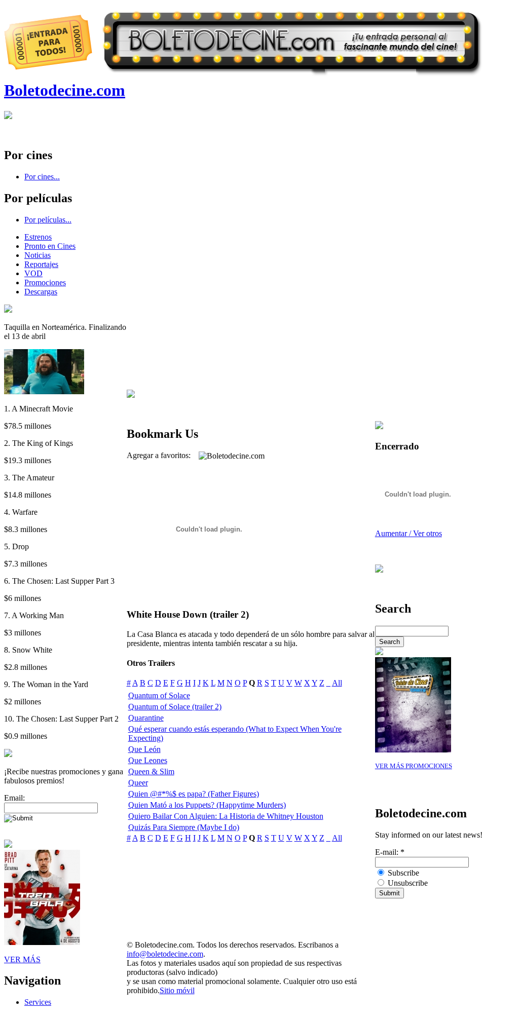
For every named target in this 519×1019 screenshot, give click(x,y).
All (337, 682)
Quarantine (146, 717)
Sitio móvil (177, 990)
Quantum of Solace (159, 695)
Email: (14, 798)
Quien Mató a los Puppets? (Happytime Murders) (207, 805)
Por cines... (42, 176)
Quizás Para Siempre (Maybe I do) (183, 827)
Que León (144, 749)
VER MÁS (22, 959)
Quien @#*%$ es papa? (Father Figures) (193, 793)
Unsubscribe (407, 883)
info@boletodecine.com (165, 954)
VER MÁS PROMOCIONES (413, 766)
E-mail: (389, 852)
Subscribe (402, 873)
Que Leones (147, 760)
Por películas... (47, 219)
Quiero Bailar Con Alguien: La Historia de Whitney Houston (225, 816)
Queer (138, 782)
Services (37, 1002)
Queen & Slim (151, 771)
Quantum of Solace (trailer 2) (174, 706)
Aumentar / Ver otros (408, 533)
